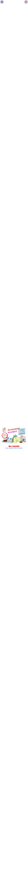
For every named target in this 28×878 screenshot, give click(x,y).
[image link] (14, 435)
